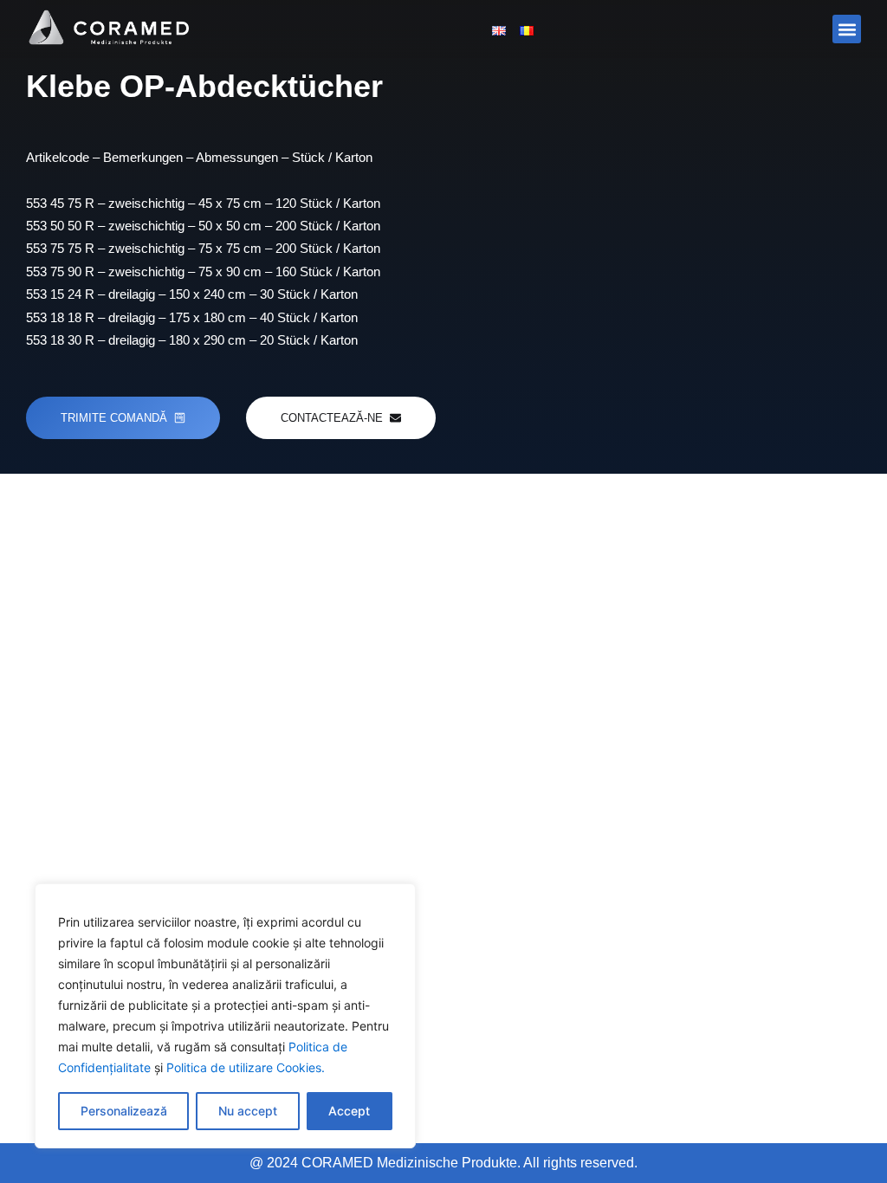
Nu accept (247, 1110)
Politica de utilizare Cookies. (245, 1067)
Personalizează (124, 1110)
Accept (349, 1110)
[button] (846, 29)
